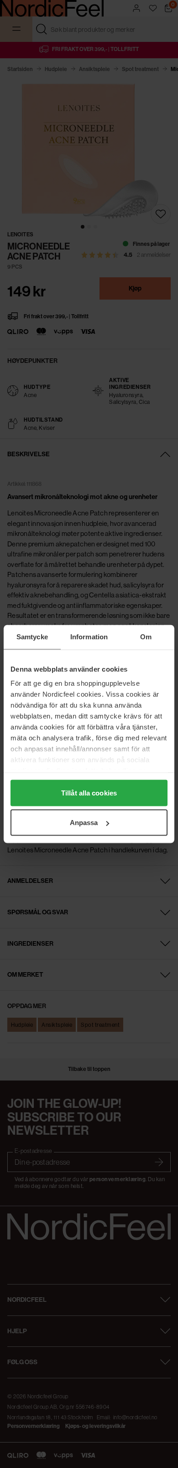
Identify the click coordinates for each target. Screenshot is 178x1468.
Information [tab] (89, 637)
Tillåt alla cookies (89, 792)
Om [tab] (146, 637)
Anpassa (84, 822)
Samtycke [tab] (32, 637)
